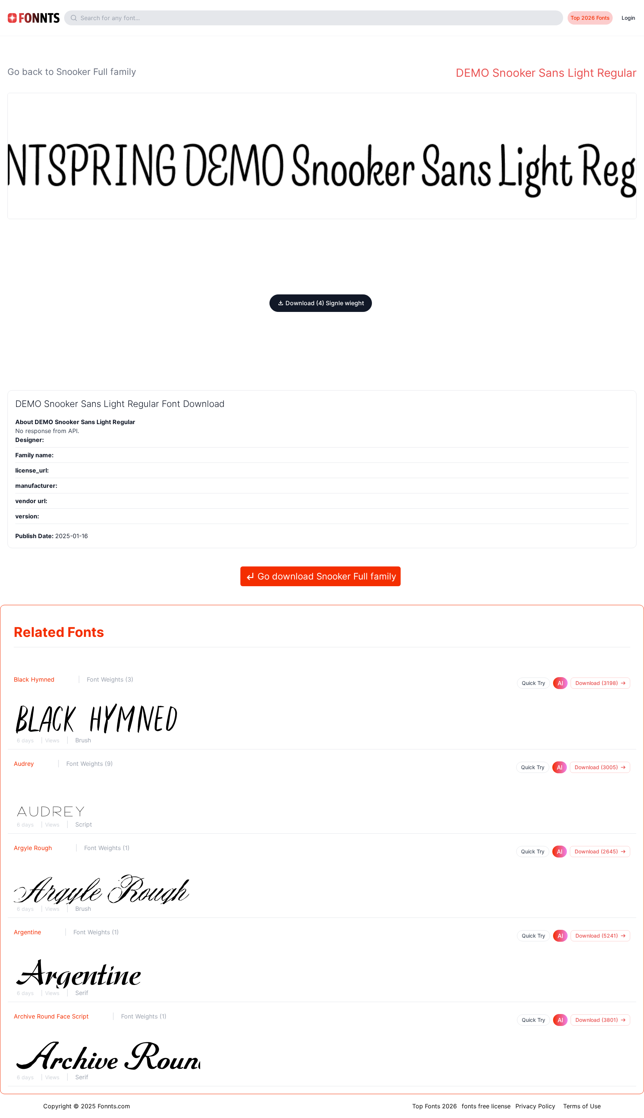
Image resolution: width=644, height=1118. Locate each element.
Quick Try (533, 683)
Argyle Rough (33, 848)
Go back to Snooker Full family (71, 71)
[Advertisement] (322, 257)
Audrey (24, 763)
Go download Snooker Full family (325, 576)
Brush (83, 740)
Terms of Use (582, 1106)
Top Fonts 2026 (434, 1106)
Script (83, 824)
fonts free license (486, 1106)
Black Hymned (34, 679)
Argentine (27, 932)
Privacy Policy (535, 1106)
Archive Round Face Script (51, 1016)
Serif (81, 993)
